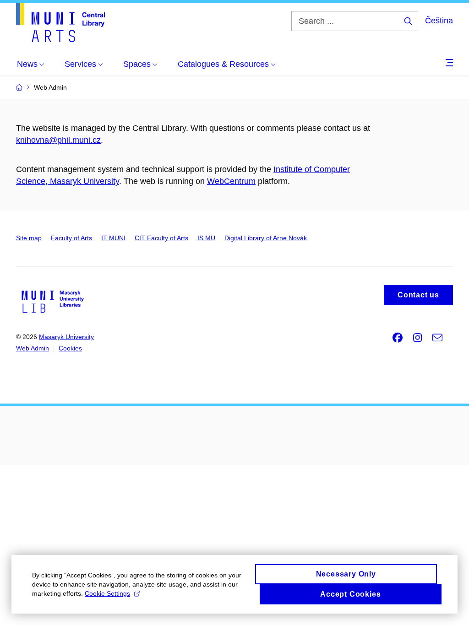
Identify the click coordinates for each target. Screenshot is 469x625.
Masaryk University (66, 336)
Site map (29, 238)
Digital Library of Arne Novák (265, 238)
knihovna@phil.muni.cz (58, 140)
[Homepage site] (60, 22)
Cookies (70, 348)
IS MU (206, 238)
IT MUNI (113, 238)
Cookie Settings (107, 593)
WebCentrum (231, 181)
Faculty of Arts (71, 238)
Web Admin (32, 348)
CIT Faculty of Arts (161, 238)
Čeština (439, 20)
